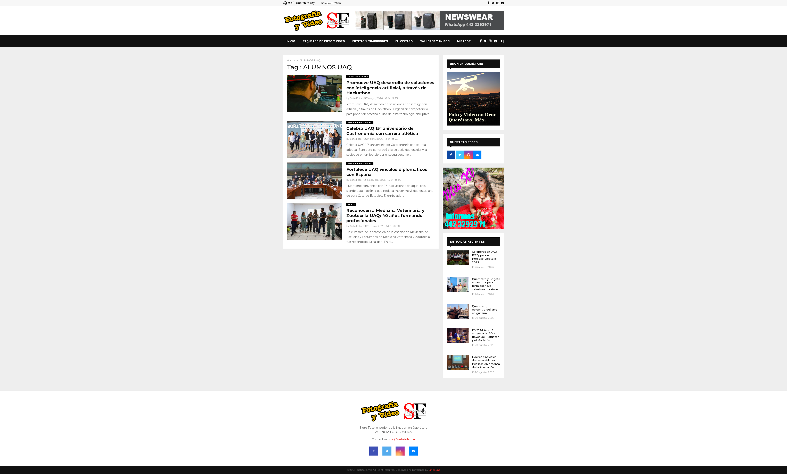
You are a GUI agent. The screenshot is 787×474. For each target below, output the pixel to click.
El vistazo (404, 41)
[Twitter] (486, 41)
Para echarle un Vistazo (359, 122)
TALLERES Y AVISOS (435, 41)
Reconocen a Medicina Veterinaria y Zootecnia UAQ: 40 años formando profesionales (385, 215)
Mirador (464, 41)
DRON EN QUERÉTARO (466, 64)
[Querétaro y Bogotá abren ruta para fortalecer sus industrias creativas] (458, 284)
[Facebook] (482, 41)
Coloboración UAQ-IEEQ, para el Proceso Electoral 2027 (485, 257)
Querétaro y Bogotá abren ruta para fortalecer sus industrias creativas (486, 284)
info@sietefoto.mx (402, 439)
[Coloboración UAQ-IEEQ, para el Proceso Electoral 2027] (458, 257)
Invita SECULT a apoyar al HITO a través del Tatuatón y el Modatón (485, 335)
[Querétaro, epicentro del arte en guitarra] (458, 311)
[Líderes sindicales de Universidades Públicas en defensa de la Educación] (458, 362)
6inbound (434, 469)
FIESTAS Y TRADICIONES (370, 41)
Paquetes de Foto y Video (324, 41)
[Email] (496, 41)
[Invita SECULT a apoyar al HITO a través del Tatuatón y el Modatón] (458, 335)
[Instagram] (491, 41)
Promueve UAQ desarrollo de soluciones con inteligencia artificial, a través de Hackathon (390, 87)
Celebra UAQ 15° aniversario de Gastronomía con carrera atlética (382, 131)
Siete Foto (356, 98)
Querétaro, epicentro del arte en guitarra (484, 309)
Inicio (291, 41)
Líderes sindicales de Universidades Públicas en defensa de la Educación (486, 362)
